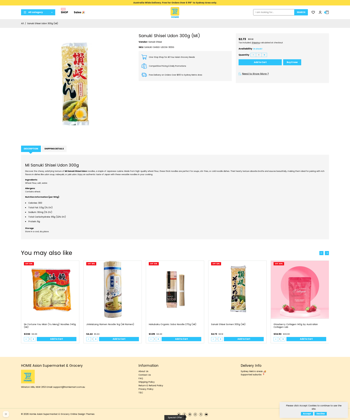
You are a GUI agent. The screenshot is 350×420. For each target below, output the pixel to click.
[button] (327, 253)
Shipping (256, 42)
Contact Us (144, 374)
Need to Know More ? (255, 73)
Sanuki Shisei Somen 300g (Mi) (228, 324)
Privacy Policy (145, 389)
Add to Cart (56, 339)
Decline (321, 413)
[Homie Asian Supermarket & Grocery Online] (175, 12)
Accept (307, 413)
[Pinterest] (190, 414)
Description (31, 148)
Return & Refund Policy (150, 385)
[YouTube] (206, 414)
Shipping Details (54, 148)
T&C (140, 392)
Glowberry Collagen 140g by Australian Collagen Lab (296, 326)
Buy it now (292, 62)
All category (35, 12)
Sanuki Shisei (155, 41)
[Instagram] (195, 414)
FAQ (140, 378)
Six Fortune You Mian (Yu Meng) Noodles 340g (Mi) (50, 326)
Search (301, 12)
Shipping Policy (146, 382)
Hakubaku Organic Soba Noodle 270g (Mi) (172, 324)
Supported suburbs (251, 374)
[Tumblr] (200, 414)
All (22, 23)
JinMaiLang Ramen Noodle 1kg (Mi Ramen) (110, 324)
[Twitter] (179, 414)
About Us (143, 371)
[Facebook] (184, 414)
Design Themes (86, 414)
